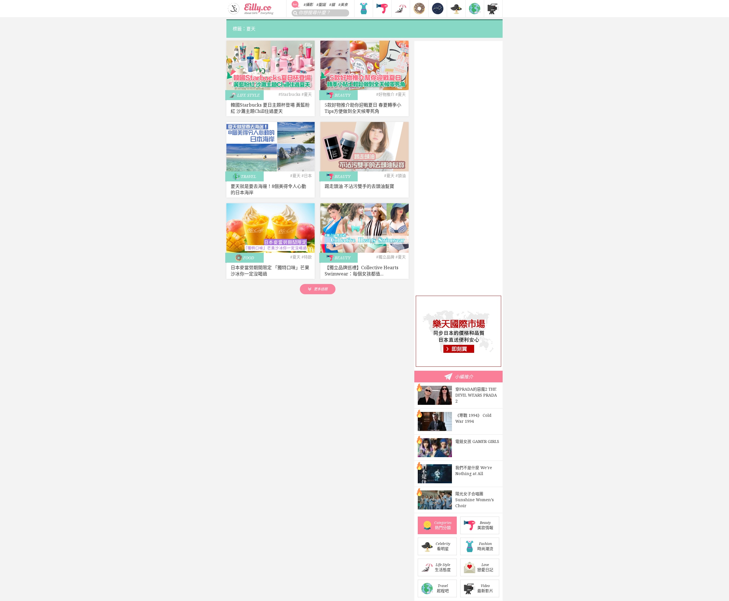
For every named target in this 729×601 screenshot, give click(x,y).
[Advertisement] (458, 204)
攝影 (309, 4)
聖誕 (322, 4)
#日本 (307, 175)
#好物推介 (385, 94)
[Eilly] (251, 8)
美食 (344, 4)
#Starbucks (289, 94)
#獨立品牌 (385, 257)
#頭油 (401, 175)
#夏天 (307, 94)
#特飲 (307, 257)
